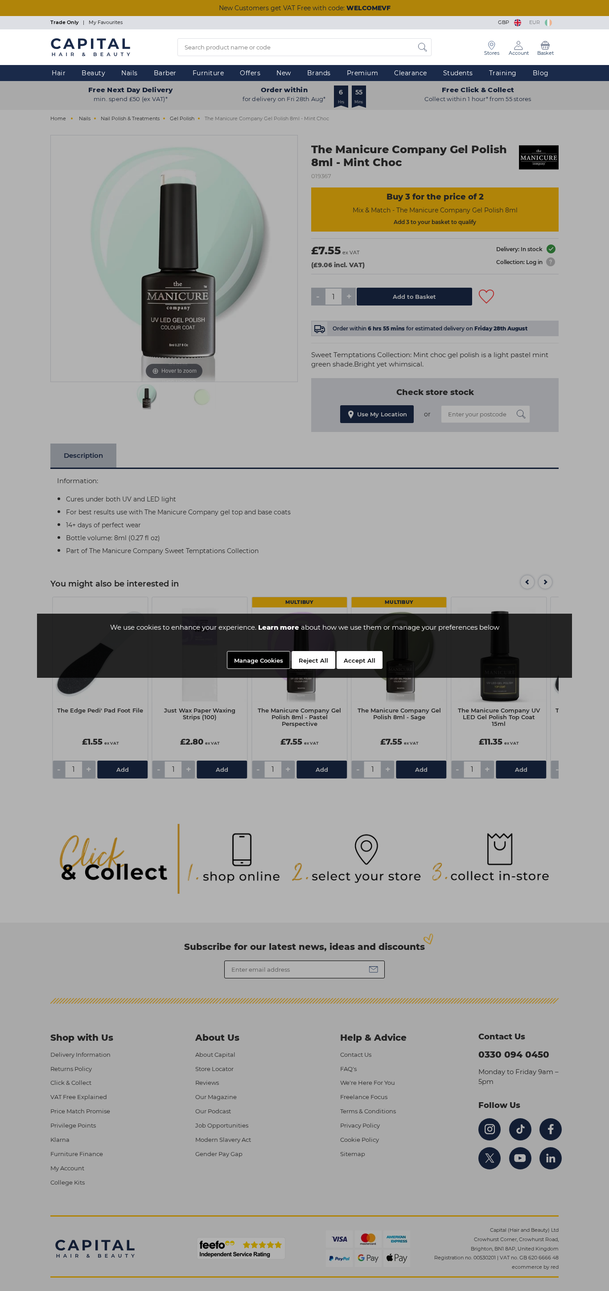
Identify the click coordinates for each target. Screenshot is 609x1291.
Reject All (313, 660)
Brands (319, 73)
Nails (129, 73)
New (283, 73)
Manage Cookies (258, 660)
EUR (536, 22)
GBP (505, 22)
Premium (363, 73)
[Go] (423, 47)
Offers (250, 73)
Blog (541, 73)
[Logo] (90, 46)
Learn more (278, 627)
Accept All (359, 660)
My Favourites (106, 22)
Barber (165, 73)
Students (458, 73)
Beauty (93, 73)
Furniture (208, 73)
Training (503, 73)
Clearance (410, 73)
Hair (59, 73)
